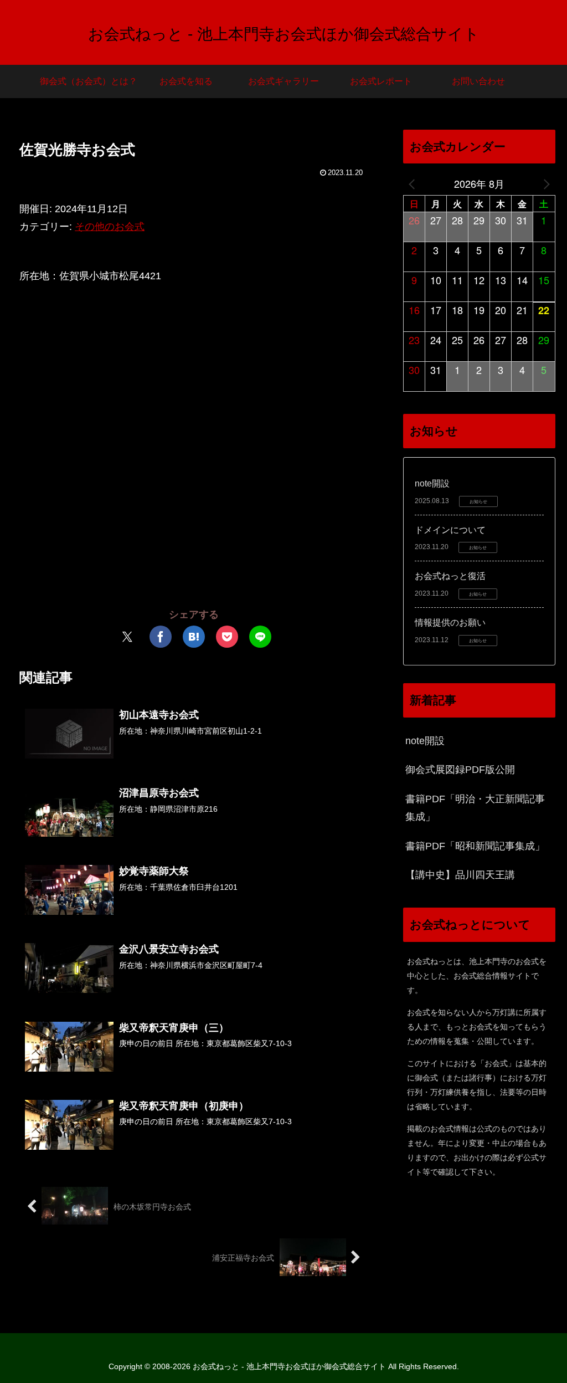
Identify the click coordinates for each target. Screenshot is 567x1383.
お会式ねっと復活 (450, 576)
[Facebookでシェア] (161, 637)
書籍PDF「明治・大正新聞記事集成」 (475, 807)
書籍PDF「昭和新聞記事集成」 (475, 846)
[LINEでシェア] (260, 637)
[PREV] (413, 183)
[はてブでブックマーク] (194, 637)
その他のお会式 (110, 226)
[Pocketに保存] (227, 637)
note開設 (432, 483)
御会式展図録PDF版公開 (460, 769)
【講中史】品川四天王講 (460, 874)
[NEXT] (544, 183)
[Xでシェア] (127, 637)
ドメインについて (450, 530)
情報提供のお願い (450, 622)
